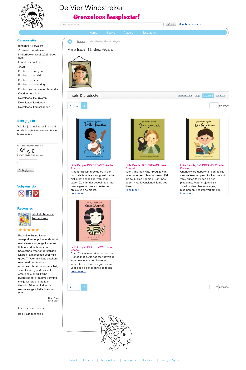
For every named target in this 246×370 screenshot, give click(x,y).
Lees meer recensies (31, 308)
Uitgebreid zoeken (190, 24)
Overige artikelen (28, 93)
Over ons (88, 360)
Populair (220, 95)
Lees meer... (78, 193)
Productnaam (185, 95)
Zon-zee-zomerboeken (32, 50)
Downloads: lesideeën (31, 102)
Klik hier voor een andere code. (31, 156)
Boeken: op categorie (31, 71)
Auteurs (81, 41)
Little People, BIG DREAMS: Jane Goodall (145, 167)
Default (207, 95)
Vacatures (130, 360)
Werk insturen (109, 360)
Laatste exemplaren (30, 62)
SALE (21, 66)
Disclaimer (148, 360)
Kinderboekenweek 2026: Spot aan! (37, 56)
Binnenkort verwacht (30, 45)
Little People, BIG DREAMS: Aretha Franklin (92, 167)
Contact (72, 360)
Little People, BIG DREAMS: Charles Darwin (202, 167)
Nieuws (110, 32)
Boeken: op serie (28, 80)
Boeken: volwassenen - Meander (38, 89)
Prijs (197, 95)
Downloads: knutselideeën (34, 107)
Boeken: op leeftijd (29, 75)
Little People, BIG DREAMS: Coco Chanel (91, 248)
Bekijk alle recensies (30, 313)
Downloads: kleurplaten (32, 98)
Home (69, 41)
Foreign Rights (170, 360)
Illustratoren (149, 32)
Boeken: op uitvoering (31, 84)
